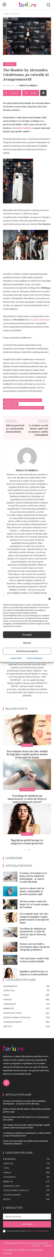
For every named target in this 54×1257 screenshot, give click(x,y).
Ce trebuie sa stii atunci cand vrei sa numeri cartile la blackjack (38, 430)
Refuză (27, 642)
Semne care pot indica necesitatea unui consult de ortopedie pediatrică (35, 946)
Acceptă (27, 634)
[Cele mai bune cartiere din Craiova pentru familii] (10, 960)
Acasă (5, 14)
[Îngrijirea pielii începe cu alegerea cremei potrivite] (27, 819)
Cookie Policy (16, 658)
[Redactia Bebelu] (27, 457)
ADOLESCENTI (27, 789)
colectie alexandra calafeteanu (22, 400)
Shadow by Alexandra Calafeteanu (23, 408)
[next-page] (29, 850)
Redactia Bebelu (28, 86)
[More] (43, 93)
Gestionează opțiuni (27, 651)
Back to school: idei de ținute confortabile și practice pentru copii (32, 891)
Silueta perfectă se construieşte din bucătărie (15, 428)
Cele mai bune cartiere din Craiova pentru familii (34, 960)
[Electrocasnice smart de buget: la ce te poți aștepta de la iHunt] (10, 904)
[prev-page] (24, 850)
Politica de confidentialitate (38, 1231)
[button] (49, 598)
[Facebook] (6, 1083)
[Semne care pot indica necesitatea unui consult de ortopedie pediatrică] (10, 947)
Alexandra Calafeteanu (23, 128)
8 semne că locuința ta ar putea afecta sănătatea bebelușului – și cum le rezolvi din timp (33, 877)
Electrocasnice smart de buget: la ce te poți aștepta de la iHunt (34, 904)
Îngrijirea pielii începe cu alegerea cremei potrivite (27, 842)
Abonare (27, 1224)
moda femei (11, 404)
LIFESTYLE (14, 14)
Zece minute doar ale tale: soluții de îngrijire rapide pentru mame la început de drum (27, 754)
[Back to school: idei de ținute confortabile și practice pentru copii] (10, 891)
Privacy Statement (34, 658)
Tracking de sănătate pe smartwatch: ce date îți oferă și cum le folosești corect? (27, 799)
